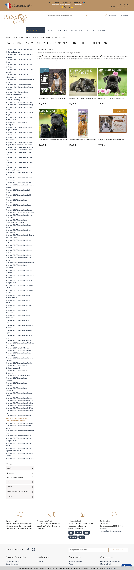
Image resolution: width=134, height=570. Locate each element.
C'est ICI (67, 7)
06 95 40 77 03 (124, 5)
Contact (40, 562)
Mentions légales (106, 564)
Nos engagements (75, 562)
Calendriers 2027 (35, 30)
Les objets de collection (70, 30)
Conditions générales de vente (110, 562)
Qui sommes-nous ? (13, 562)
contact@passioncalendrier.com (119, 7)
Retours (71, 564)
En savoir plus (111, 568)
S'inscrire (118, 550)
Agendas (50, 30)
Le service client (12, 564)
